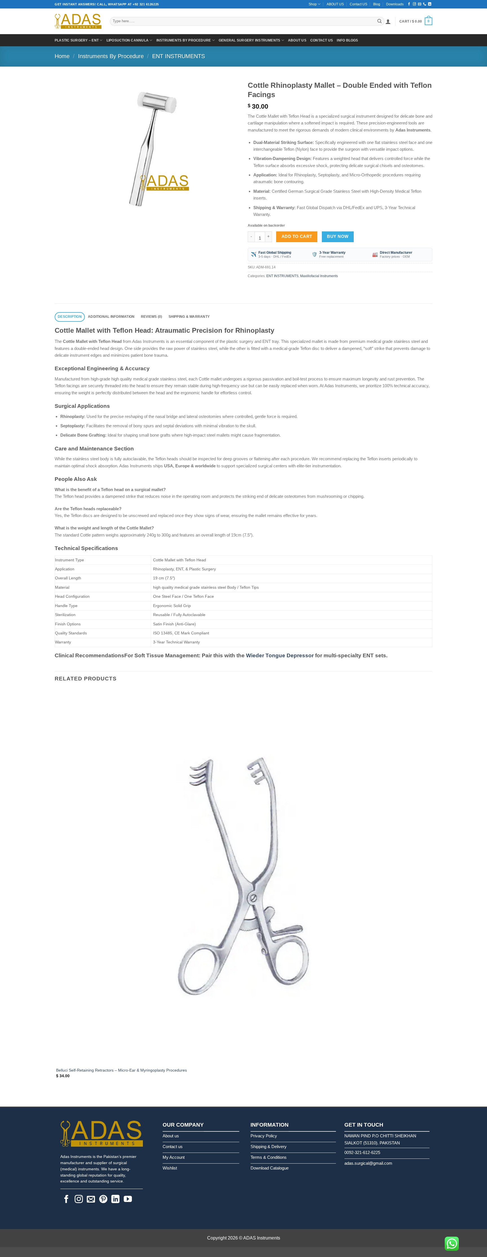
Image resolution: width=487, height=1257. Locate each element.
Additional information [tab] (111, 317)
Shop (313, 4)
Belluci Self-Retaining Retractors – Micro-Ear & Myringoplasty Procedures (121, 1070)
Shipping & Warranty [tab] (189, 317)
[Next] (74, 221)
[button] (388, 21)
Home (62, 56)
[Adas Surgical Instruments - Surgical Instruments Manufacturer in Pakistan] (78, 21)
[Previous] (57, 1097)
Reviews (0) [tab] (151, 317)
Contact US (358, 4)
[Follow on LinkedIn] (429, 4)
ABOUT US (335, 4)
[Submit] (379, 21)
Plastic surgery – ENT (77, 40)
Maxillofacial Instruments (319, 276)
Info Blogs (347, 40)
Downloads (395, 4)
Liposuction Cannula (128, 40)
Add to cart (297, 236)
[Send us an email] (419, 4)
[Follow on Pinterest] (103, 1199)
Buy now (337, 236)
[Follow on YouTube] (128, 1199)
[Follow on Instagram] (414, 4)
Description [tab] (70, 317)
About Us (297, 40)
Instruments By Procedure (183, 40)
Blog (376, 4)
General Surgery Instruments (249, 40)
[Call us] (424, 4)
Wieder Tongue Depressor (280, 655)
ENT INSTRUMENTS (178, 56)
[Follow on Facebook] (409, 4)
